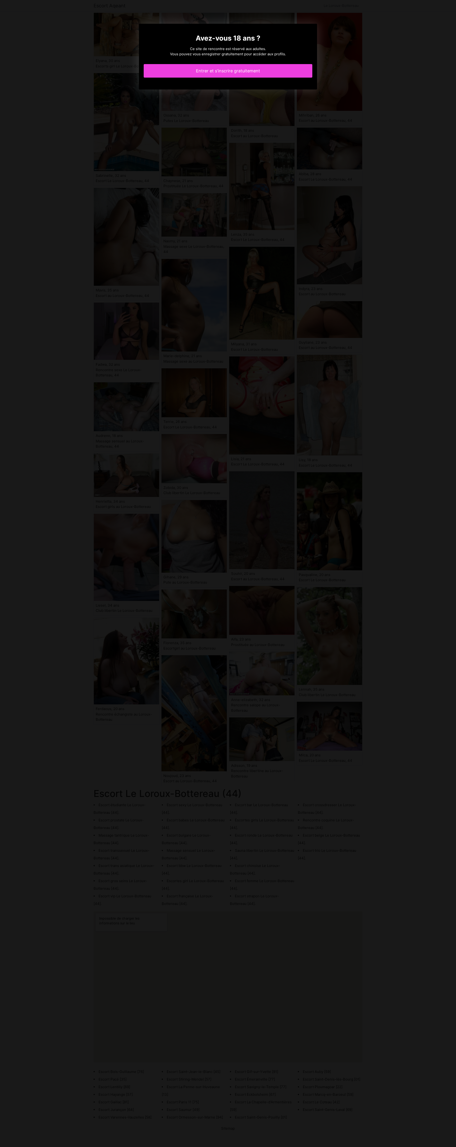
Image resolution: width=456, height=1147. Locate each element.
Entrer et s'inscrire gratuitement (228, 70)
